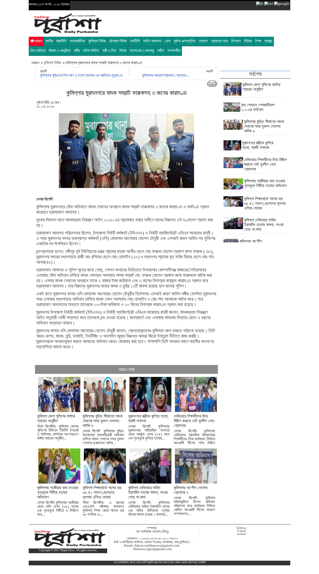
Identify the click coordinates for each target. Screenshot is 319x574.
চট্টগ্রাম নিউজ (118, 41)
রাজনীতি (61, 41)
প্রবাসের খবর (219, 41)
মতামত (203, 41)
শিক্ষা (258, 41)
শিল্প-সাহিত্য (38, 50)
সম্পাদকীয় (173, 50)
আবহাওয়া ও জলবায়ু (142, 50)
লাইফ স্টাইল (91, 50)
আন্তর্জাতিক (77, 41)
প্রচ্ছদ (38, 41)
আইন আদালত (152, 41)
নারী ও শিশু (109, 50)
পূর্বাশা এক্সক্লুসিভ (185, 41)
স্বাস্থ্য (268, 41)
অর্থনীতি (135, 41)
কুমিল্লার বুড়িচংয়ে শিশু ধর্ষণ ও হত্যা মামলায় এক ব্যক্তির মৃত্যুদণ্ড (81, 75)
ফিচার (122, 50)
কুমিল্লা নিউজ (97, 41)
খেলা (167, 41)
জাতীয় (49, 41)
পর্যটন (160, 50)
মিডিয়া (248, 41)
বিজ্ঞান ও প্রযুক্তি (60, 50)
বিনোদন (236, 41)
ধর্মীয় (77, 50)
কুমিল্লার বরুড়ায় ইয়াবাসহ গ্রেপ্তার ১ (165, 75)
